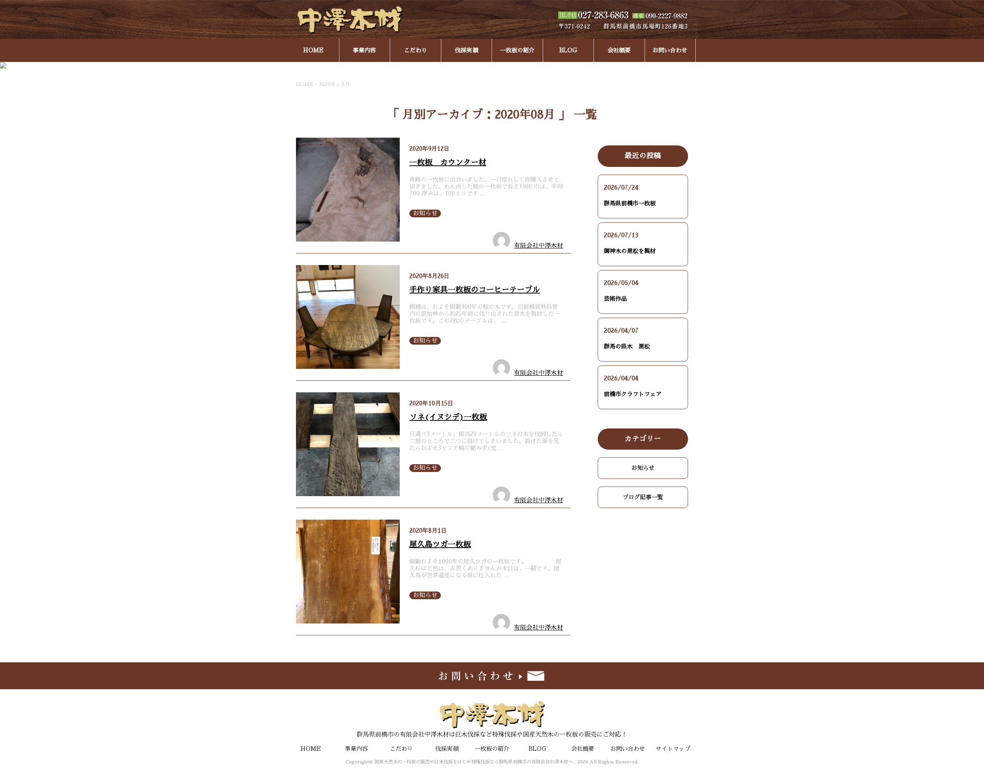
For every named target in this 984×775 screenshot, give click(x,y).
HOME (313, 50)
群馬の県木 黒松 (627, 346)
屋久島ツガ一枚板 (440, 544)
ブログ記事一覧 (643, 497)
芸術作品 (615, 299)
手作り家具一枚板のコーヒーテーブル (474, 289)
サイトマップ (673, 749)
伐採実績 (466, 50)
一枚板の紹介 (517, 50)
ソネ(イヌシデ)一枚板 (448, 417)
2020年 (327, 84)
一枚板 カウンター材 (447, 162)
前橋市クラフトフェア (633, 394)
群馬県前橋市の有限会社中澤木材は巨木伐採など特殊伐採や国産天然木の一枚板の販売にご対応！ (492, 735)
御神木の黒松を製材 (630, 251)
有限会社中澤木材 (538, 246)
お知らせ (425, 213)
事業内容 (364, 50)
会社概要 (619, 50)
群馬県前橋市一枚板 (630, 203)
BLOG (568, 50)
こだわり (415, 50)
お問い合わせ (670, 50)
